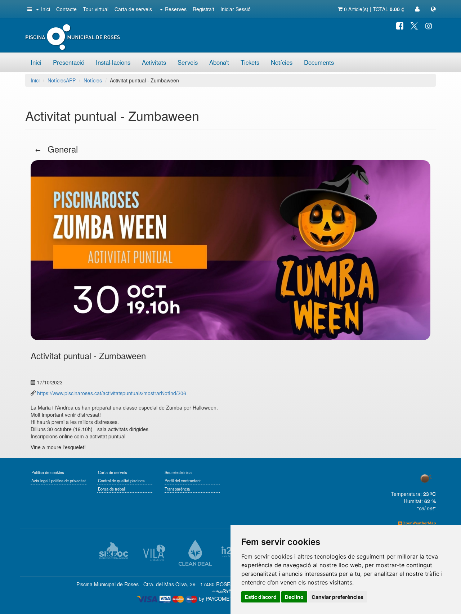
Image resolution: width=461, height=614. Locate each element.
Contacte (66, 9)
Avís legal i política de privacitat (58, 480)
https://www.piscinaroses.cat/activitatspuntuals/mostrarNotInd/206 (111, 393)
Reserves (176, 9)
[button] (29, 9)
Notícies (281, 62)
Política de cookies (47, 472)
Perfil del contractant (183, 480)
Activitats (154, 62)
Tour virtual (95, 9)
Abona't (219, 62)
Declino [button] (294, 597)
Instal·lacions (113, 62)
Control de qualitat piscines (121, 480)
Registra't (203, 9)
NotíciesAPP (62, 80)
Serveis (188, 62)
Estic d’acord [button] (261, 597)
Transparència (177, 489)
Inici (45, 9)
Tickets (250, 62)
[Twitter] (414, 25)
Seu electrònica (178, 472)
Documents (319, 62)
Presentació (68, 62)
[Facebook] (399, 25)
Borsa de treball (111, 489)
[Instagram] (428, 25)
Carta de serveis (133, 9)
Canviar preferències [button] (337, 597)
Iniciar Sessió (235, 9)
